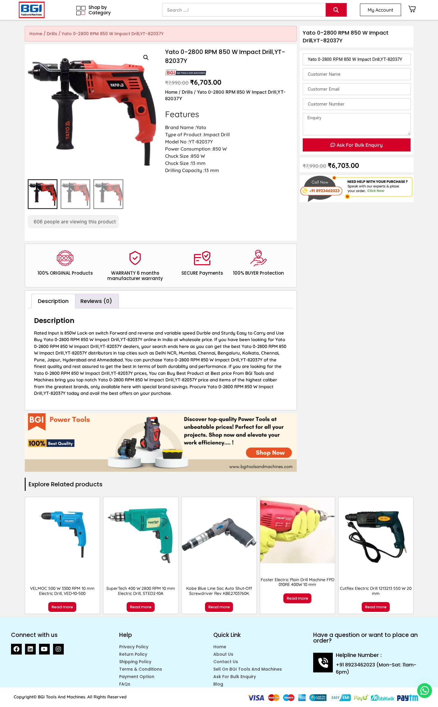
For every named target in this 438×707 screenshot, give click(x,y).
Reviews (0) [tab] (96, 301)
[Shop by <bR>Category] (81, 11)
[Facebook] (16, 649)
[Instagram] (58, 649)
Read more (62, 607)
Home (35, 34)
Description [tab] (53, 301)
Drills (52, 34)
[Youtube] (44, 649)
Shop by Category (99, 10)
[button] (146, 57)
